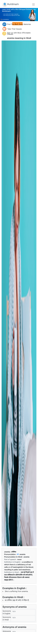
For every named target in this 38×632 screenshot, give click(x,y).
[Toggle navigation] (33, 4)
